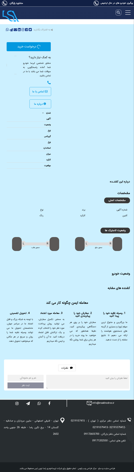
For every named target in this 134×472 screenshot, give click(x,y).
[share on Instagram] (22, 30)
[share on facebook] (26, 30)
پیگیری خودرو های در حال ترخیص (116, 3)
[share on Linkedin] (19, 30)
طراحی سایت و (108, 468)
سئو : (99, 468)
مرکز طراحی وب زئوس (87, 468)
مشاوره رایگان (16, 3)
